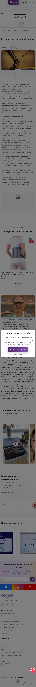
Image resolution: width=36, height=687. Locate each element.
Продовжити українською (18, 349)
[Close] (32, 333)
